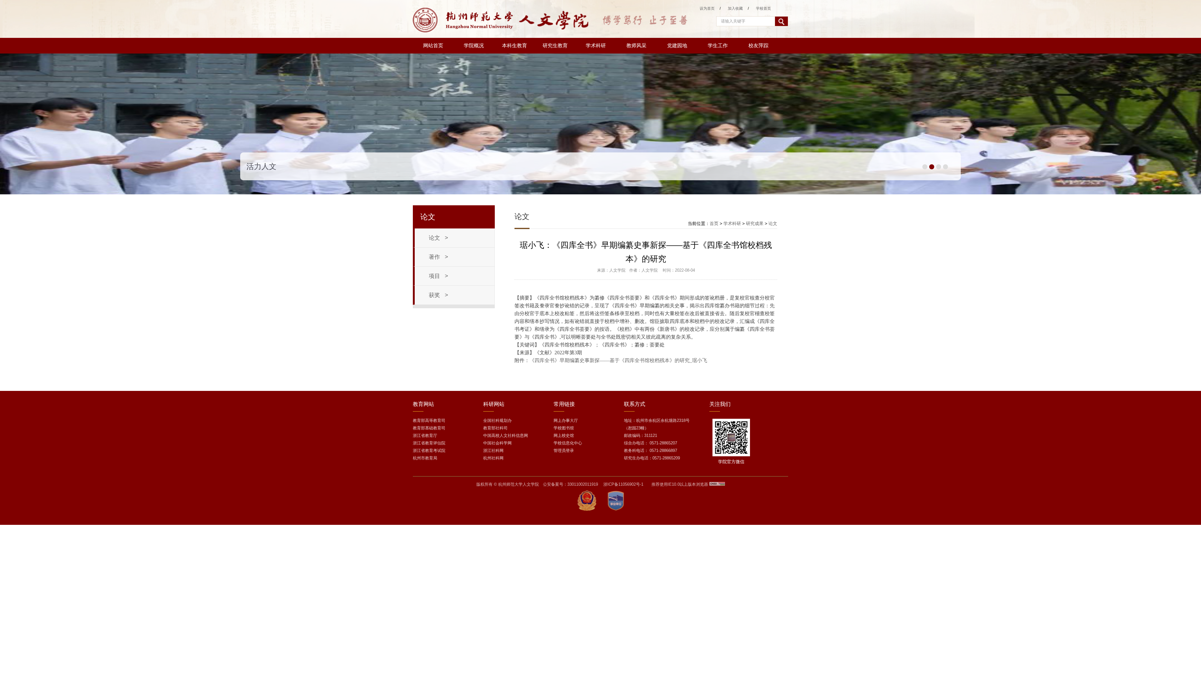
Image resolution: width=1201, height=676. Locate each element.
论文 (772, 223)
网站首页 (433, 45)
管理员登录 (564, 450)
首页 (714, 223)
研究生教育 (555, 45)
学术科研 (596, 45)
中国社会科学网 (497, 443)
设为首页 (707, 8)
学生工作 (718, 45)
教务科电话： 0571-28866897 (650, 450)
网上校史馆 (564, 435)
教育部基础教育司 (429, 428)
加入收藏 (735, 8)
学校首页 (763, 8)
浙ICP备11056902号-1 (623, 484)
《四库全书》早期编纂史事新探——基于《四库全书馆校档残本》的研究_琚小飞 (618, 360)
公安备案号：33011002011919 (570, 484)
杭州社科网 (493, 458)
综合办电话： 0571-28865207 (650, 443)
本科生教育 (514, 45)
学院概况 (474, 45)
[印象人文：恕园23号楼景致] (600, 193)
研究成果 (754, 223)
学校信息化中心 (568, 443)
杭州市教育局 (425, 458)
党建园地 (677, 45)
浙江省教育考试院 (429, 450)
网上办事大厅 (566, 420)
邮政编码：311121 (640, 435)
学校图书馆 (564, 428)
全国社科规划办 (497, 420)
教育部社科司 (495, 428)
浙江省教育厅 (425, 435)
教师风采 (636, 45)
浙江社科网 (493, 450)
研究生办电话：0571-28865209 (652, 458)
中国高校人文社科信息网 (505, 435)
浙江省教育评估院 (429, 443)
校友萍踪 (758, 45)
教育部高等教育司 (429, 420)
